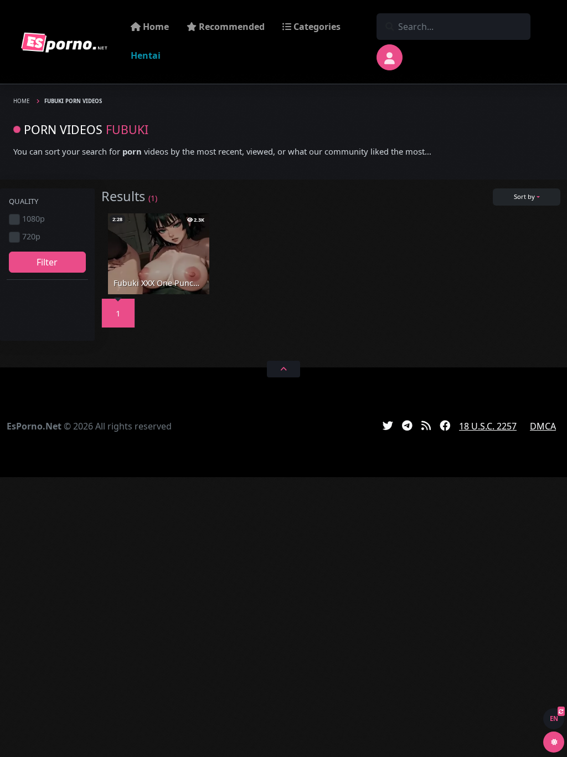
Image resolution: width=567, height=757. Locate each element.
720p (31, 236)
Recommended (231, 27)
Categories (316, 27)
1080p (33, 218)
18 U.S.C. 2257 (488, 426)
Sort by (524, 196)
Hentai (146, 55)
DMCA (543, 426)
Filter (47, 262)
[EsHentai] (64, 42)
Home (155, 27)
